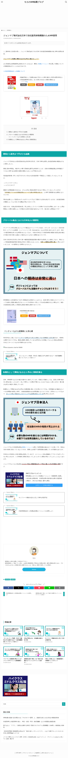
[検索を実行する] (63, 704)
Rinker (26, 81)
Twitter (34, 569)
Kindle (23, 84)
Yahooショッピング (51, 84)
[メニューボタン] (2, 2)
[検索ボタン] (66, 2)
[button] (8, 587)
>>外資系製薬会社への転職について (14, 71)
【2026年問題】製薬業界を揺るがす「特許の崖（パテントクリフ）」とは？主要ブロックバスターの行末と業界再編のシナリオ (33, 732)
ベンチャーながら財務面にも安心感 (21, 136)
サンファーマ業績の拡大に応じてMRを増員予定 (33, 497)
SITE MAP (18, 752)
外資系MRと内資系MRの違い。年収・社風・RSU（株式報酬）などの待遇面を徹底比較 (29, 721)
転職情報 (13, 579)
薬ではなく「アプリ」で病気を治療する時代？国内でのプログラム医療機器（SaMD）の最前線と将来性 (33, 726)
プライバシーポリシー (28, 752)
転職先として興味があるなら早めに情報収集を (23, 139)
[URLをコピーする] (60, 587)
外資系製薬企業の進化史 (27, 310)
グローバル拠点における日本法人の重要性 (21, 134)
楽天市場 (40, 84)
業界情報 (7, 579)
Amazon (31, 84)
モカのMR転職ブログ (34, 2)
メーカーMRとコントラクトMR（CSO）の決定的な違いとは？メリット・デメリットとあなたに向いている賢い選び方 (33, 737)
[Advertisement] (34, 16)
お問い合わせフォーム (46, 752)
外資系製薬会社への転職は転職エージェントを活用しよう (36, 511)
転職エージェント (43, 64)
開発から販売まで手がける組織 (18, 132)
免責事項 (37, 752)
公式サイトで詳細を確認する (44, 485)
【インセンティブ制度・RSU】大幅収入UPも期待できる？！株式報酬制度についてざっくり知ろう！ (40, 356)
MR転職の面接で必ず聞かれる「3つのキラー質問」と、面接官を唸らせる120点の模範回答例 (31, 717)
